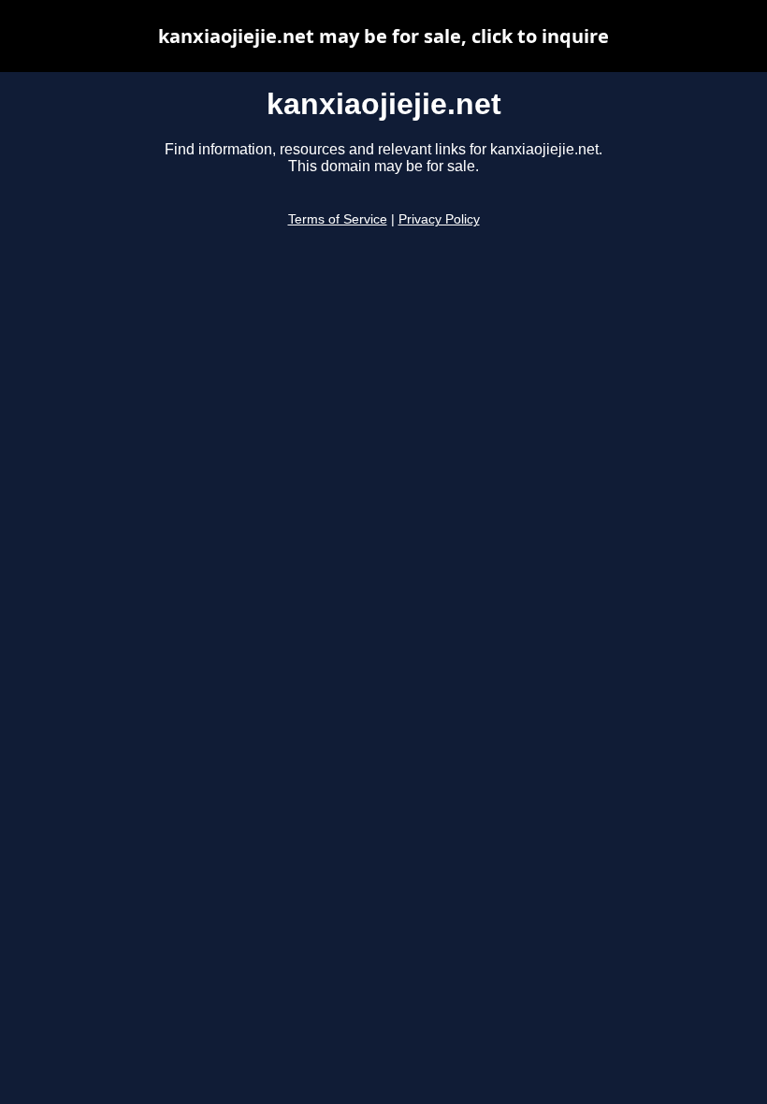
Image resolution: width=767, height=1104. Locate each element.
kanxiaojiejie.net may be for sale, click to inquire (383, 36)
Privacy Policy (439, 219)
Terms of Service (337, 219)
